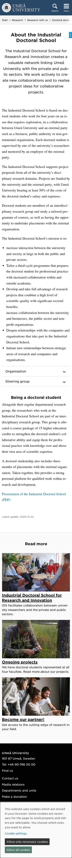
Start (5, 20)
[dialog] (36, 830)
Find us (7, 770)
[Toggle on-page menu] (70, 35)
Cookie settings (16, 833)
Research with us (37, 20)
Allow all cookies (18, 849)
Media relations (13, 784)
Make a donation (14, 796)
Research (17, 20)
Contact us (10, 778)
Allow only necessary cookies (27, 841)
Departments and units (19, 790)
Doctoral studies (61, 20)
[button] (36, 371)
